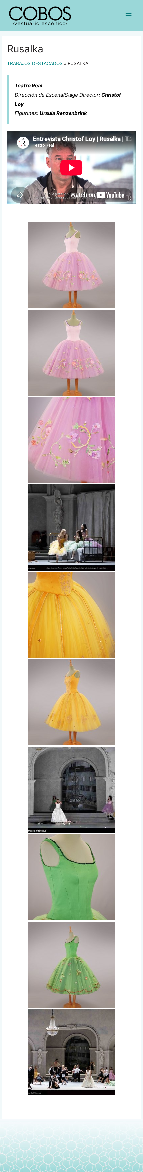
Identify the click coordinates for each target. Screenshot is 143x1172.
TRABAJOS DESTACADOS (35, 63)
